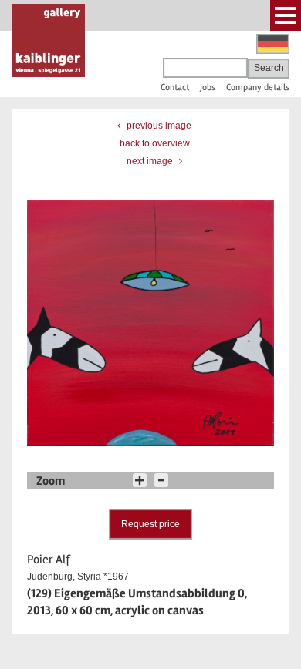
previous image (157, 125)
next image (151, 161)
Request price (150, 524)
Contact (175, 87)
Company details (257, 87)
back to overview (155, 143)
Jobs (207, 87)
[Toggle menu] (285, 15)
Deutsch (273, 44)
